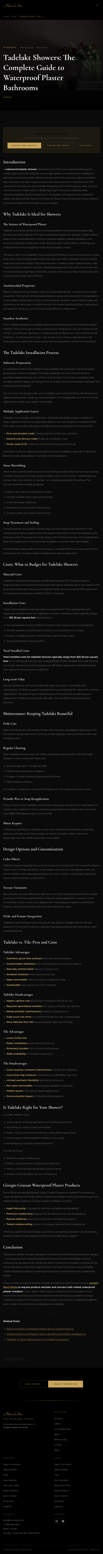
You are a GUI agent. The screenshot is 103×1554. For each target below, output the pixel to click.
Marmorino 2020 (11, 1485)
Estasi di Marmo (10, 1490)
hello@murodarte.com (14, 1520)
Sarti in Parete (10, 1496)
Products (58, 1418)
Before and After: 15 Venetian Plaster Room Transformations (39, 1328)
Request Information (66, 1384)
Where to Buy (60, 1439)
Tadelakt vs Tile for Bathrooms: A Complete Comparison (37, 1339)
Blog (14, 16)
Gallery (57, 1424)
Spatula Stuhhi (10, 1469)
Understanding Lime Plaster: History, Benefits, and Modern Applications (46, 1334)
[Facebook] (63, 1521)
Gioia (5, 1475)
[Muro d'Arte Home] (13, 5)
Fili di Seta (8, 1501)
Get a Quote (85, 145)
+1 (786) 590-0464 (11, 1524)
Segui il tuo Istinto (12, 1464)
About (57, 1434)
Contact (58, 1445)
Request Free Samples (24, 145)
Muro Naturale (10, 1480)
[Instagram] (56, 1521)
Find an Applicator (58, 145)
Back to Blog (32, 1384)
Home (6, 16)
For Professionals (62, 1429)
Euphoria (7, 1506)
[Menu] (97, 5)
